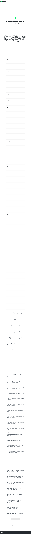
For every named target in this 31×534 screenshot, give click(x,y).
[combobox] (15, 519)
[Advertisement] (15, 8)
